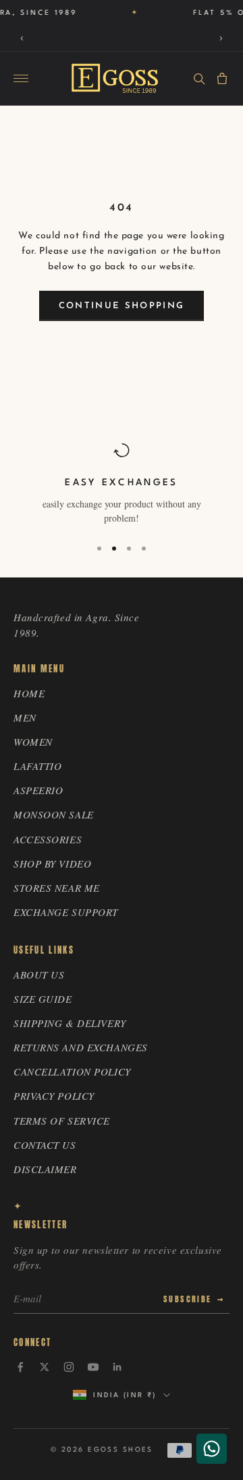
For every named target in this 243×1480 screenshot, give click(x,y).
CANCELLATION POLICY (72, 1071)
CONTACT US (45, 1145)
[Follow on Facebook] (20, 1367)
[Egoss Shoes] (115, 78)
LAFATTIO (37, 766)
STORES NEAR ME (57, 887)
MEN (25, 717)
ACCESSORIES (48, 839)
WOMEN (33, 741)
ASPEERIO (38, 790)
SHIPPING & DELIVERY (70, 1023)
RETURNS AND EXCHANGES (81, 1047)
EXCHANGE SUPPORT (66, 912)
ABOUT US (39, 974)
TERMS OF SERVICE (62, 1120)
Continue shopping (122, 306)
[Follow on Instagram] (69, 1367)
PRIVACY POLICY (54, 1095)
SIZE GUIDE (43, 999)
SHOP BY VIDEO (52, 863)
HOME (29, 693)
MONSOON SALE (54, 814)
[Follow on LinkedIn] (117, 1367)
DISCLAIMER (45, 1169)
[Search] (199, 78)
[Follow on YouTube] (93, 1367)
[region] (121, 484)
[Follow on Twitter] (44, 1367)
